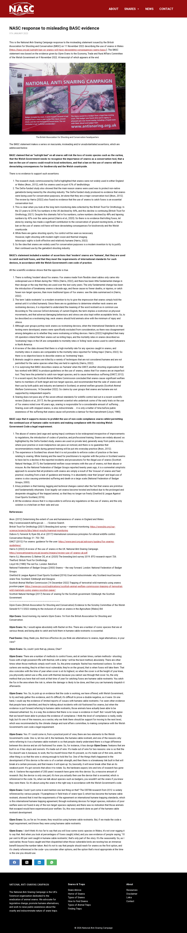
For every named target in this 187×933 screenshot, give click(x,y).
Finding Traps (75, 908)
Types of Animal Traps (79, 905)
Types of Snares (76, 897)
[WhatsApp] (52, 862)
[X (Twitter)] (27, 862)
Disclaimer (131, 893)
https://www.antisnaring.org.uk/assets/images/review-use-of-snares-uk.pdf (48, 552)
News (149, 9)
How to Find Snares (78, 901)
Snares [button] (130, 9)
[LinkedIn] (39, 862)
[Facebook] (14, 862)
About (113, 9)
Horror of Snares (76, 893)
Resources (131, 890)
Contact (166, 9)
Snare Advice (74, 890)
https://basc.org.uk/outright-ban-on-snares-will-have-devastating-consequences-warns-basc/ (58, 49)
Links (129, 897)
